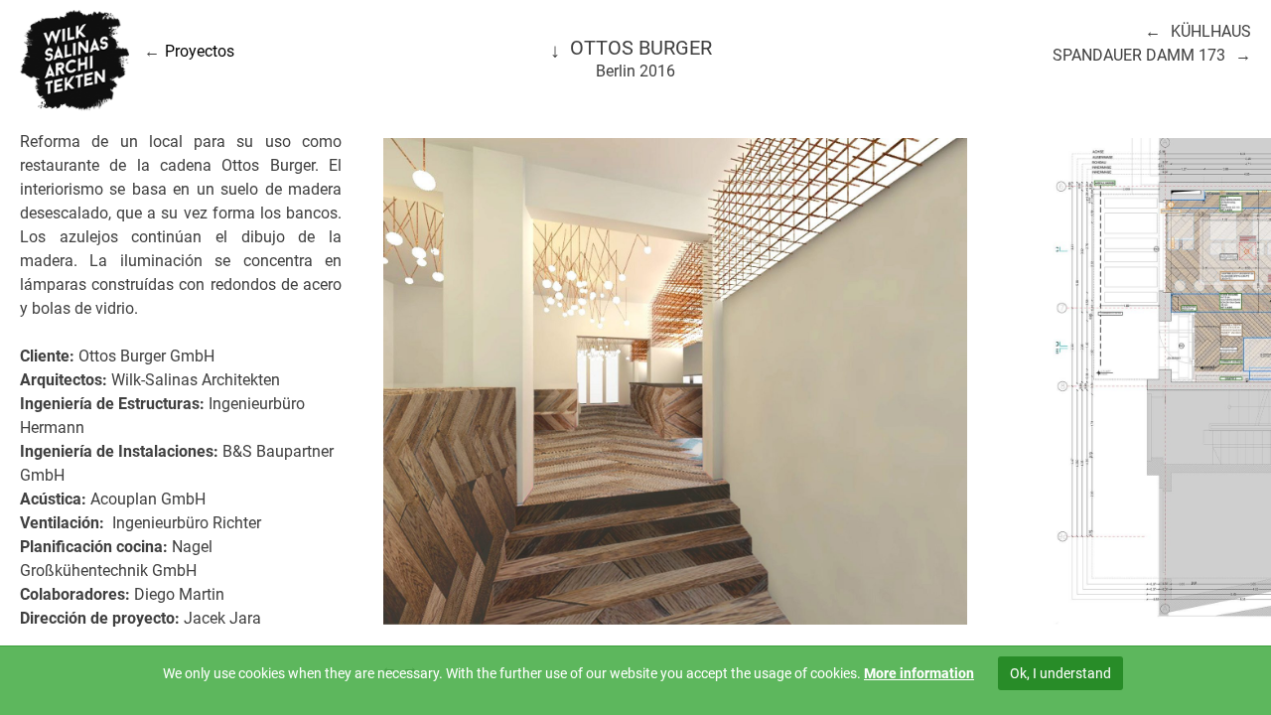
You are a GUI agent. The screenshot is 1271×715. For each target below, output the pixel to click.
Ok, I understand (1060, 673)
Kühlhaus (1211, 31)
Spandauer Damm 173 (1139, 55)
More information (919, 673)
